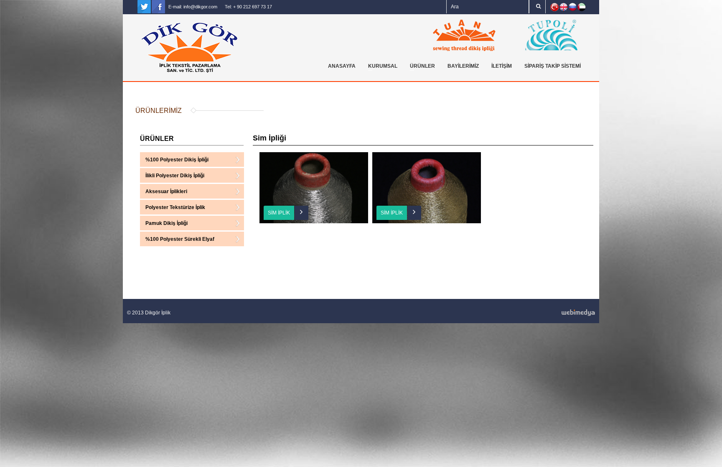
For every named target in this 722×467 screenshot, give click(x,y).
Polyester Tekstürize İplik (175, 208)
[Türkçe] (554, 7)
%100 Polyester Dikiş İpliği (176, 161)
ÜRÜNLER (420, 67)
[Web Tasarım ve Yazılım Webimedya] (478, 312)
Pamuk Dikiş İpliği (166, 224)
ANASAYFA (342, 66)
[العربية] (581, 7)
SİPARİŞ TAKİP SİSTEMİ (552, 66)
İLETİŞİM (501, 66)
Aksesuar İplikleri (166, 192)
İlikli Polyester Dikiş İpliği (174, 177)
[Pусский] (573, 7)
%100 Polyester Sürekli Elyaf (179, 240)
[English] (563, 7)
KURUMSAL (380, 67)
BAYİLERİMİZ (463, 66)
